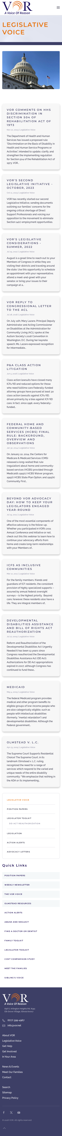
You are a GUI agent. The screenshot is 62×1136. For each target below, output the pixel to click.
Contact (6, 1077)
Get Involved (9, 1051)
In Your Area (9, 1056)
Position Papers (17, 809)
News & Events (10, 1066)
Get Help (7, 1046)
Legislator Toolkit (19, 818)
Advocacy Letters (18, 852)
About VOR (8, 1035)
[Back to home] (17, 7)
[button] (58, 7)
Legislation (14, 833)
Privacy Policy (10, 1097)
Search (6, 1087)
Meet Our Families (12, 1072)
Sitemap (7, 1092)
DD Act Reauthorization (24, 823)
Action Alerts (16, 842)
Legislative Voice (18, 800)
